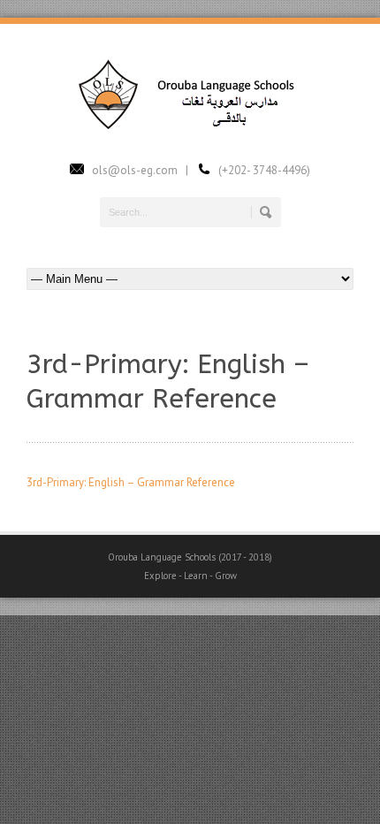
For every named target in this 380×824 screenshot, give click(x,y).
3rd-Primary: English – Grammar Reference (131, 482)
